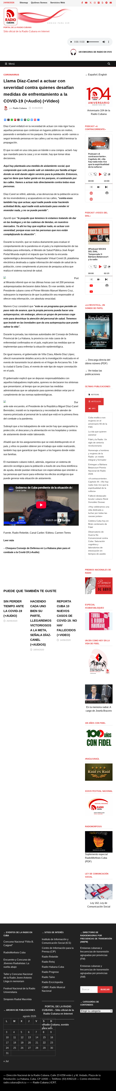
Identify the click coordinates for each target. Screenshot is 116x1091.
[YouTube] (86, 2)
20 (29, 1042)
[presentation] (93, 394)
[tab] (93, 394)
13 (29, 1037)
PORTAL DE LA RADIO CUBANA (17, 27)
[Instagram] (95, 2)
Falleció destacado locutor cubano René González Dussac (98, 499)
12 (22, 1037)
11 (14, 1037)
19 (22, 1042)
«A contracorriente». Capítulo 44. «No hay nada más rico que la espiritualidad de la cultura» (98, 484)
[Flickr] (99, 2)
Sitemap (24, 2)
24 (7, 1048)
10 (7, 1037)
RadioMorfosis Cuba (14, 952)
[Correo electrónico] (111, 2)
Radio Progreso (50, 972)
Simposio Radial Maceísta (17, 999)
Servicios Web (57, 2)
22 (44, 1042)
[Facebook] (82, 2)
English (103, 74)
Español (92, 74)
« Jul (6, 1061)
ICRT (53, 1082)
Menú (12, 64)
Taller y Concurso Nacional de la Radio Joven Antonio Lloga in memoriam (17, 978)
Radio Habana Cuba (53, 967)
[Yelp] (103, 2)
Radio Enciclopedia (52, 982)
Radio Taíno (48, 977)
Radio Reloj (48, 962)
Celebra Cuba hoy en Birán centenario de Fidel (98, 524)
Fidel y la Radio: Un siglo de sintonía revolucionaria (97, 442)
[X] (91, 2)
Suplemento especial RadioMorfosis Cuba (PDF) (96, 858)
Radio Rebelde (50, 956)
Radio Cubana (20, 108)
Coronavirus (11, 74)
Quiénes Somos (39, 2)
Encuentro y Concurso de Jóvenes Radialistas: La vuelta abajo (17, 963)
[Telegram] (107, 2)
